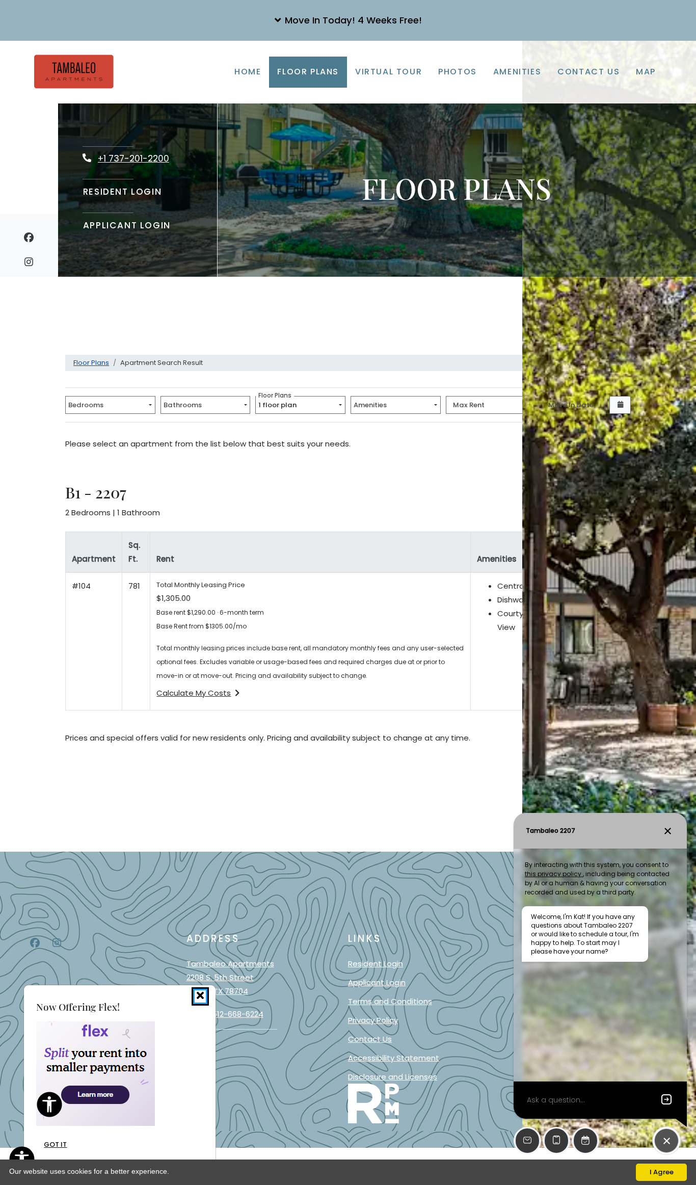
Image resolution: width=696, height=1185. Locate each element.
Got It (55, 1145)
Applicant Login (127, 225)
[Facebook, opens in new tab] (28, 239)
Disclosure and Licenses (392, 1076)
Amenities (517, 71)
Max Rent (469, 405)
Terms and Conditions (390, 1001)
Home (247, 71)
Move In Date (571, 405)
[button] (348, 20)
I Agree (662, 1172)
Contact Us (588, 71)
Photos (457, 71)
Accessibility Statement (393, 1057)
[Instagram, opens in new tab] (28, 263)
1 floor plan (279, 403)
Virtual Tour (388, 71)
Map (646, 71)
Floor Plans (308, 71)
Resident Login (122, 191)
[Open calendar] (620, 405)
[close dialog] (200, 996)
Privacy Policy (373, 1019)
